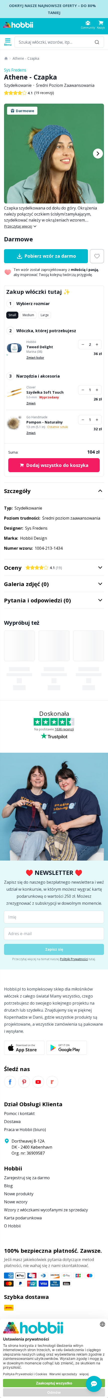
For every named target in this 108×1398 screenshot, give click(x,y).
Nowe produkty (18, 1194)
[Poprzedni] (10, 154)
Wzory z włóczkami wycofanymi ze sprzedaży (46, 1210)
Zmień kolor (35, 358)
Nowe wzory (15, 1202)
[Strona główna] (6, 58)
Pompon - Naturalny (44, 422)
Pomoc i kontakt (19, 1113)
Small (12, 315)
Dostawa (12, 1121)
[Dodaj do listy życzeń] (97, 256)
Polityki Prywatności (74, 959)
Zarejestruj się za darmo (27, 1177)
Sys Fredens (15, 70)
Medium (28, 315)
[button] (101, 24)
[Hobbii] (18, 25)
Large (45, 315)
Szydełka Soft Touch (45, 392)
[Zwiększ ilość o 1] (97, 344)
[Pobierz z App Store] (24, 1048)
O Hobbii (12, 1226)
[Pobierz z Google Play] (66, 1048)
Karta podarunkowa (23, 1218)
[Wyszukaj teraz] (97, 42)
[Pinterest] (24, 1082)
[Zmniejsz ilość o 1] (83, 344)
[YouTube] (38, 1082)
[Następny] (98, 154)
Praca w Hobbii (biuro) (25, 1129)
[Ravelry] (52, 1082)
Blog (8, 1186)
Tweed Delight (39, 347)
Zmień (31, 403)
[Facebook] (10, 1082)
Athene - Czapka (26, 58)
